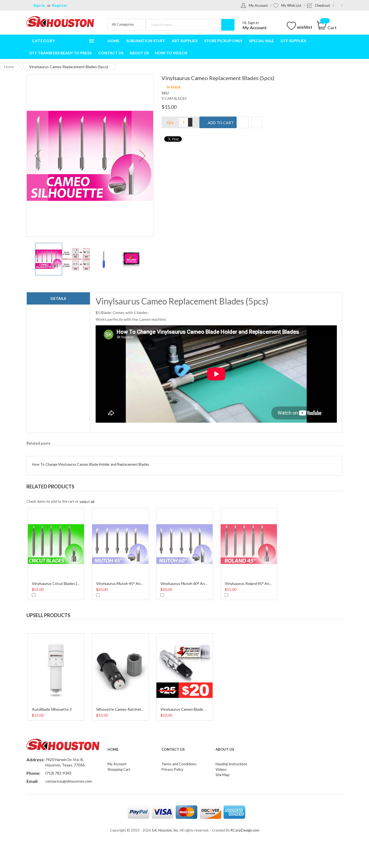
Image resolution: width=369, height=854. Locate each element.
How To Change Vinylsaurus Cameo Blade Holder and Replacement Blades (90, 464)
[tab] (58, 298)
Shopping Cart (119, 769)
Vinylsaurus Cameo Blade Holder (187, 709)
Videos (221, 769)
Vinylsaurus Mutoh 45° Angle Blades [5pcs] (132, 583)
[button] (37, 156)
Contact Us (173, 749)
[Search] (227, 25)
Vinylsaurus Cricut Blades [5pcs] (59, 583)
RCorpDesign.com (245, 830)
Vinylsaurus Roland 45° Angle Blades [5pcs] (261, 583)
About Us (225, 749)
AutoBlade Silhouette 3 (52, 709)
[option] (56, 553)
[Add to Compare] (256, 122)
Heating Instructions (231, 764)
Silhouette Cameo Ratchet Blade (124, 709)
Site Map (223, 775)
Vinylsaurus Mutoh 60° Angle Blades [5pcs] (196, 583)
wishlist (304, 26)
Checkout (322, 5)
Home (9, 66)
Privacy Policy (172, 769)
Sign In (39, 5)
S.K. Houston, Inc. (165, 830)
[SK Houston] (60, 22)
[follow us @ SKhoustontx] (337, 5)
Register (59, 5)
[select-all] (86, 501)
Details (58, 298)
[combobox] (190, 24)
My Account (258, 5)
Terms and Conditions (179, 764)
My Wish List (291, 5)
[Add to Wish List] (243, 122)
